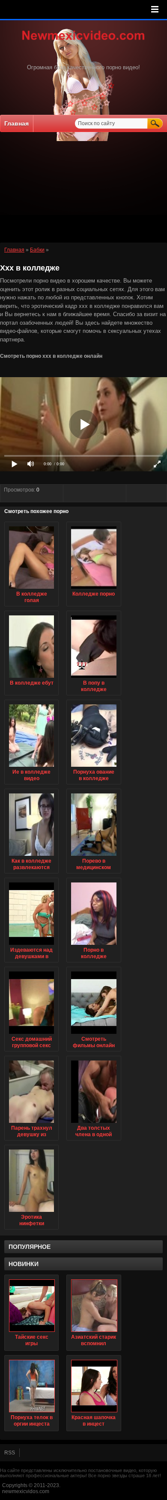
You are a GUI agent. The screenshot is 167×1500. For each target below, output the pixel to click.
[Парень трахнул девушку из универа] (31, 1123)
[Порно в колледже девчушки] (93, 945)
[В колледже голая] (31, 589)
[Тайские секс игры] (31, 1305)
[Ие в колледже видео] (31, 767)
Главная (16, 123)
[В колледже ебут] (31, 678)
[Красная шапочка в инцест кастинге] (93, 1386)
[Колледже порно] (93, 589)
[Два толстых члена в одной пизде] (93, 1123)
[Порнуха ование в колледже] (93, 767)
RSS (9, 1453)
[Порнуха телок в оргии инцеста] (31, 1386)
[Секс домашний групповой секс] (31, 1034)
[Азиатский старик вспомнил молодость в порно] (93, 1305)
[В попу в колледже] (93, 678)
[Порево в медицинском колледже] (93, 856)
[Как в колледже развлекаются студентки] (31, 856)
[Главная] (83, 41)
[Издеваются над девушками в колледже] (31, 945)
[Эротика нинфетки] (31, 1212)
